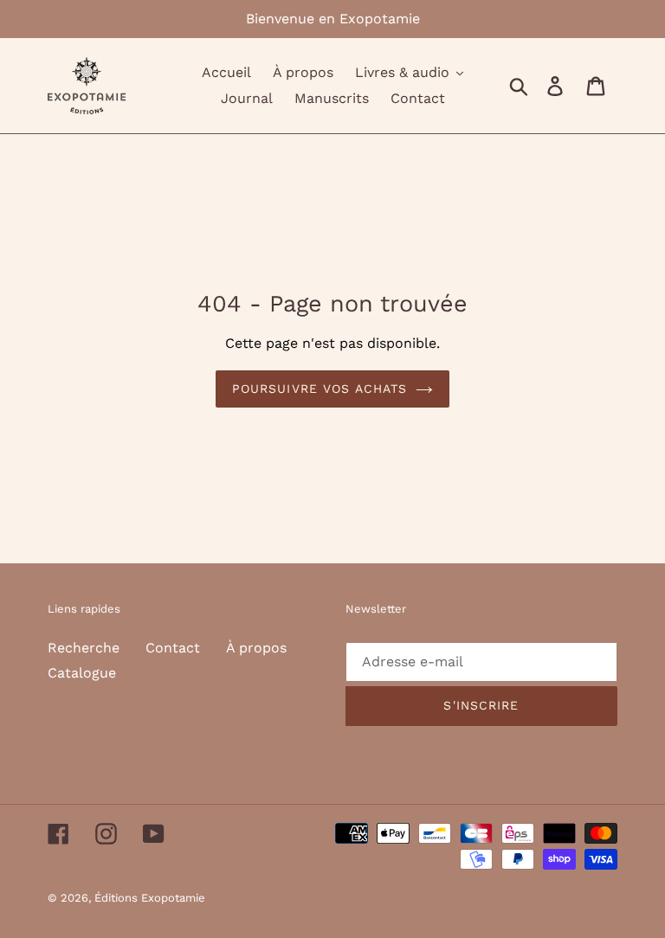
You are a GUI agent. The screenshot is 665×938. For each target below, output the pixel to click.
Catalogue (82, 673)
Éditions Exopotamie (149, 897)
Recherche (83, 647)
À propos (256, 647)
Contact (172, 647)
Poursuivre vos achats (320, 388)
